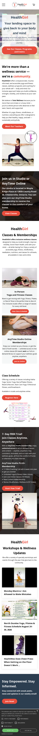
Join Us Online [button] (19, 361)
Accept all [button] (10, 730)
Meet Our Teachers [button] (14, 126)
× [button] (37, 711)
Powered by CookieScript (7, 734)
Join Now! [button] (9, 701)
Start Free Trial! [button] (12, 488)
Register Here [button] (11, 397)
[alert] (19, 722)
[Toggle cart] (33, 4)
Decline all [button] (28, 730)
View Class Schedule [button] (19, 311)
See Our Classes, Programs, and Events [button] (19, 50)
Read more (18, 716)
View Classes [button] (11, 213)
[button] (20, 726)
